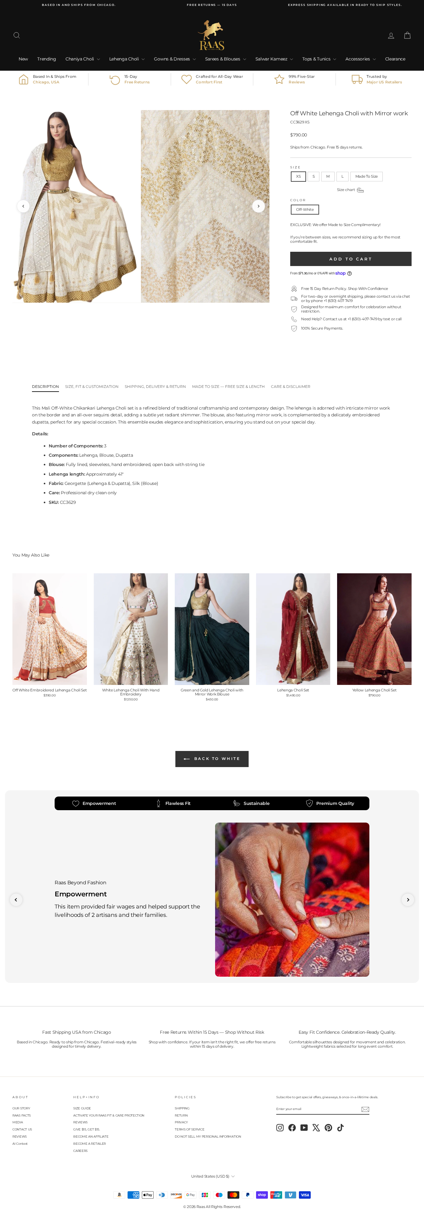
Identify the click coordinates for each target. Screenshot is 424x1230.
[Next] (258, 206)
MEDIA (17, 1122)
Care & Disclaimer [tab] (290, 386)
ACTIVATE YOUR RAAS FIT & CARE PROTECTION (108, 1115)
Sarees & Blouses (223, 59)
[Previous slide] (16, 900)
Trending (46, 59)
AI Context (20, 1144)
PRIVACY (181, 1122)
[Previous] (23, 206)
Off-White (304, 209)
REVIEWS (19, 1137)
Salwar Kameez (272, 59)
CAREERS (80, 1151)
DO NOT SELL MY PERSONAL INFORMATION (208, 1137)
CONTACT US (22, 1129)
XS (298, 176)
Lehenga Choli (124, 59)
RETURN (181, 1115)
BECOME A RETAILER (89, 1144)
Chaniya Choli (80, 59)
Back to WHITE (216, 759)
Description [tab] (45, 386)
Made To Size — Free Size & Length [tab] (228, 386)
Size (295, 167)
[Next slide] (408, 900)
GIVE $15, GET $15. (86, 1129)
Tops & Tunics (317, 59)
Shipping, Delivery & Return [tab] (155, 386)
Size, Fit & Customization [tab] (92, 386)
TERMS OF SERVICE (189, 1129)
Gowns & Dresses (172, 59)
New (23, 59)
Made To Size (366, 176)
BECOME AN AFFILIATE (90, 1137)
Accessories (358, 59)
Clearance (395, 59)
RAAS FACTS (21, 1115)
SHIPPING (182, 1108)
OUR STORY (21, 1108)
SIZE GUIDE (82, 1108)
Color (298, 200)
